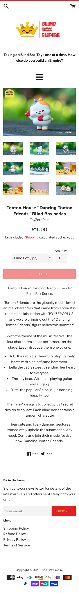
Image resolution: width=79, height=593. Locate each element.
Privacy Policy (14, 539)
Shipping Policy (16, 528)
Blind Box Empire (52, 570)
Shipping (32, 237)
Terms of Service (16, 545)
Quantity (61, 250)
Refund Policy (14, 534)
